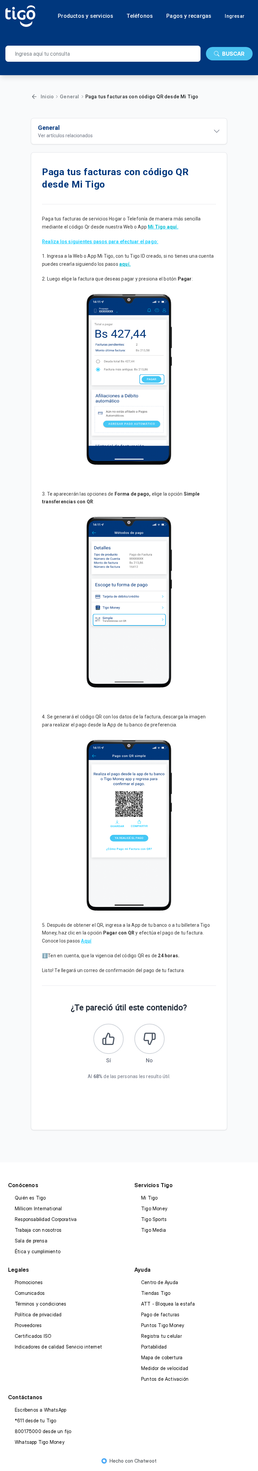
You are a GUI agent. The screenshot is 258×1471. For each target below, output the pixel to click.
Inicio (47, 96)
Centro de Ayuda (159, 1282)
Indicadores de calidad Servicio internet (58, 1347)
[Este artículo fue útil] (108, 1039)
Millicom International (38, 1208)
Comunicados (30, 1293)
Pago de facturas (160, 1314)
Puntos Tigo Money (162, 1325)
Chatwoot (145, 1461)
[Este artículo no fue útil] (149, 1039)
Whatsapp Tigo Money (39, 1442)
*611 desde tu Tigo (35, 1420)
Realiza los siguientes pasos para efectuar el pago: (100, 241)
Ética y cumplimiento (37, 1251)
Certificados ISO (33, 1336)
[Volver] (34, 96)
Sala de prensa (31, 1241)
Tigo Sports (154, 1219)
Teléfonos (140, 16)
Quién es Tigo (30, 1198)
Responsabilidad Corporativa (46, 1219)
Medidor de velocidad (164, 1368)
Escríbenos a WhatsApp (40, 1410)
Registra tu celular (161, 1336)
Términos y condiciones (40, 1304)
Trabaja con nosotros (38, 1230)
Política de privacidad (38, 1314)
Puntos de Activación (164, 1379)
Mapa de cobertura (161, 1357)
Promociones (29, 1282)
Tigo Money (154, 1208)
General (69, 96)
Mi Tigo (149, 1198)
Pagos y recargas (188, 16)
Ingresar (235, 16)
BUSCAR (233, 53)
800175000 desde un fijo (43, 1431)
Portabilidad (154, 1347)
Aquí (86, 941)
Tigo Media (153, 1230)
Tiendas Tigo (155, 1293)
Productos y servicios (85, 16)
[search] (103, 54)
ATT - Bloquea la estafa (168, 1304)
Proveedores (28, 1325)
